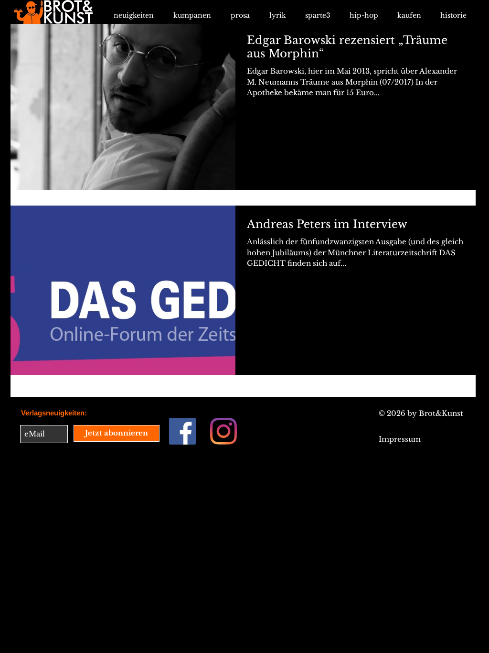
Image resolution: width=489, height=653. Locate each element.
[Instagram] (223, 431)
